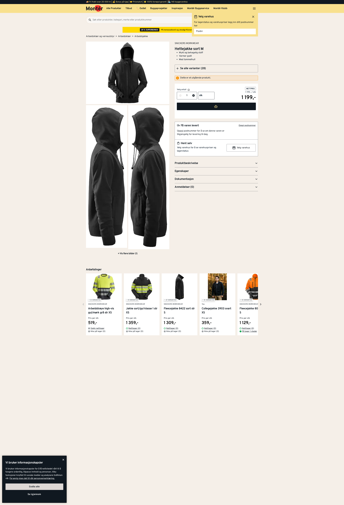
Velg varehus (243, 147)
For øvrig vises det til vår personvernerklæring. (32, 478)
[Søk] (89, 20)
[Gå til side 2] (106, 176)
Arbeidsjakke (141, 36)
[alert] (216, 78)
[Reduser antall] (180, 95)
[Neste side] (83, 304)
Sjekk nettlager (97, 328)
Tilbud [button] (129, 8)
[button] (216, 68)
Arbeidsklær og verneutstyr (100, 36)
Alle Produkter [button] (113, 8)
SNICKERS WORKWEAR (187, 43)
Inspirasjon (177, 8)
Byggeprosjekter (158, 8)
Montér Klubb (220, 8)
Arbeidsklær (124, 36)
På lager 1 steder (249, 331)
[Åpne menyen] (254, 8)
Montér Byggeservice (198, 8)
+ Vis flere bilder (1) (127, 253)
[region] (34, 479)
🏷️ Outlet (141, 8)
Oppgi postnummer (247, 125)
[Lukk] (63, 460)
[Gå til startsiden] (94, 8)
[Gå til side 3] (148, 177)
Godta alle (34, 486)
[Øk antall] (193, 95)
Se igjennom (34, 494)
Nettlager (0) (134, 328)
